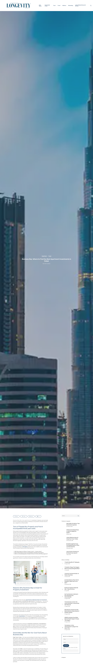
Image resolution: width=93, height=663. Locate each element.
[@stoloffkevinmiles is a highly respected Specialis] (64, 661)
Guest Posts (44, 256)
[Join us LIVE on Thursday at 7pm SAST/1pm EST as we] (77, 661)
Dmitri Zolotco (47, 263)
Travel (50, 256)
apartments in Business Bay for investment (36, 599)
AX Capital (24, 546)
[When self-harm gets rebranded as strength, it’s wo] (71, 661)
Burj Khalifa (22, 616)
